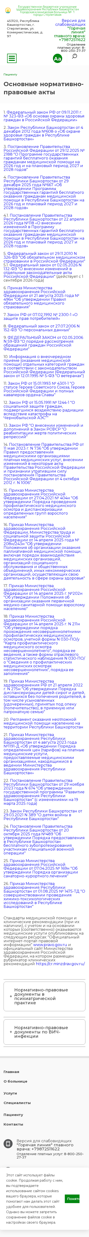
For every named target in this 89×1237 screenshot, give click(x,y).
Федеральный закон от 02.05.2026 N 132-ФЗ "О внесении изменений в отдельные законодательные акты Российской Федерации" (43, 271)
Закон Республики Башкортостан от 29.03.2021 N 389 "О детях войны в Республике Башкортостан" (43, 815)
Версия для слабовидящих (70, 22)
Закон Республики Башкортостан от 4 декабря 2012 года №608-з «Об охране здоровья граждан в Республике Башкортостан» (43, 133)
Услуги (10, 1093)
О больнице (15, 1081)
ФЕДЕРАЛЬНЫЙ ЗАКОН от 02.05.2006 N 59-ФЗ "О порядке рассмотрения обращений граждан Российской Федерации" (43, 343)
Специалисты (17, 1102)
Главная (11, 1071)
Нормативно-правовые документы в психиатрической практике (41, 996)
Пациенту (13, 1114)
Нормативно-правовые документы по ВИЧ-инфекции (41, 1032)
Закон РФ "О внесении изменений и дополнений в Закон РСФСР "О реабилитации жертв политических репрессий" (43, 431)
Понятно (73, 1199)
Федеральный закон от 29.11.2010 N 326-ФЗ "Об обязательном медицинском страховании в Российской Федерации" (44, 257)
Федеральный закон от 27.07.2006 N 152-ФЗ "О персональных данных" (42, 328)
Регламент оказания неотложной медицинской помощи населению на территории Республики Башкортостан (43, 723)
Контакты (13, 1124)
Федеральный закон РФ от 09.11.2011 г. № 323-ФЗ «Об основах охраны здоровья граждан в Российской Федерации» (44, 116)
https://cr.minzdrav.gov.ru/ (60, 964)
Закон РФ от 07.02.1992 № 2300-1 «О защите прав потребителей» (41, 316)
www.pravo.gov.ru (50, 944)
